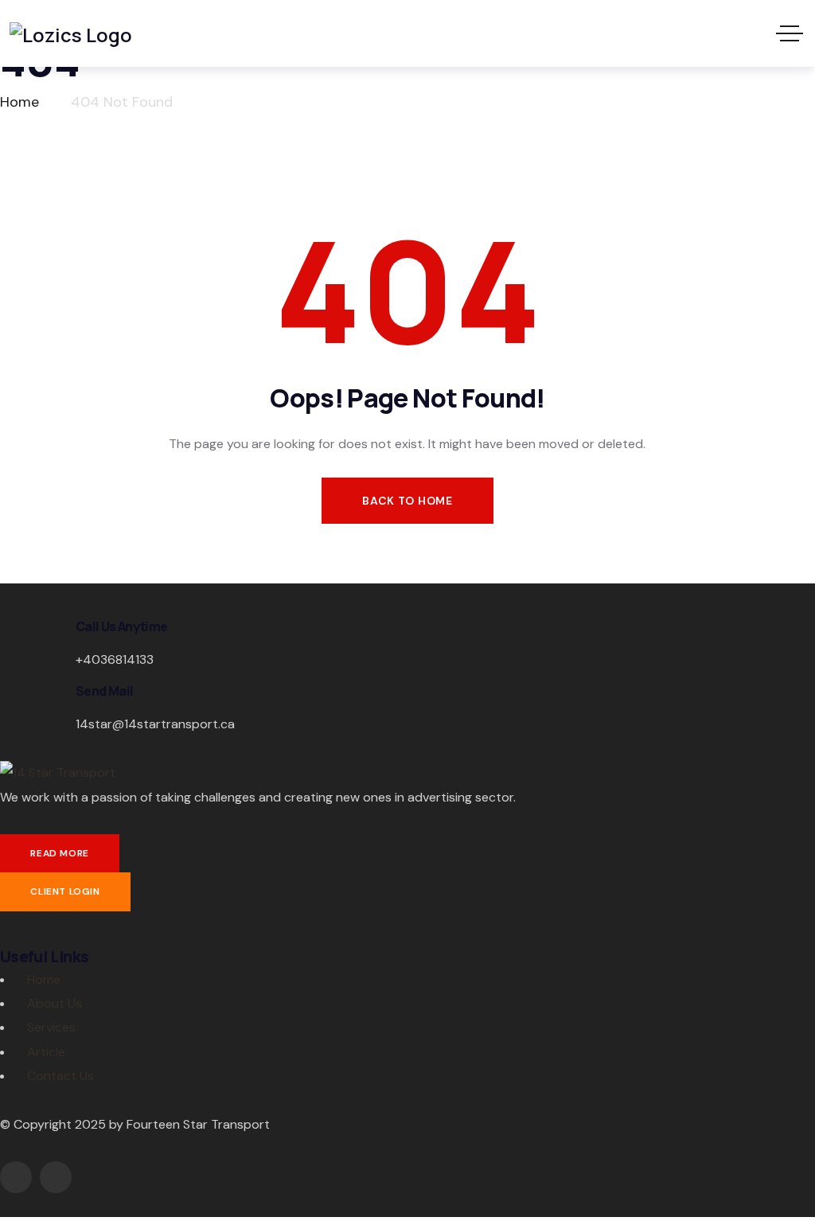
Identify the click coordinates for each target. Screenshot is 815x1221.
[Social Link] (16, 1177)
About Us (54, 1003)
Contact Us (60, 1075)
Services (51, 1027)
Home (43, 979)
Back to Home (407, 500)
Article (46, 1052)
